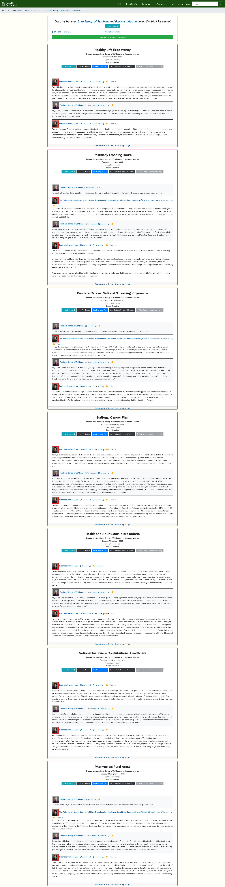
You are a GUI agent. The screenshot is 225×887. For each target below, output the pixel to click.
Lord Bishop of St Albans (20, 10)
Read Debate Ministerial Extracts (122, 66)
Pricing (172, 3)
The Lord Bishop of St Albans (72, 105)
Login (188, 3)
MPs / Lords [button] (160, 3)
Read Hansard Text (100, 66)
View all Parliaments (112, 31)
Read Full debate (84, 66)
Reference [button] (146, 3)
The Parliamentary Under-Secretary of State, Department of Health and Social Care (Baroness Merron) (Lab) (103, 200)
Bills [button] (120, 3)
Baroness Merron (80, 10)
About (180, 3)
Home (4, 10)
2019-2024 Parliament (62, 31)
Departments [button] (131, 3)
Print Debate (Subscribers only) (150, 66)
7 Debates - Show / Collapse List (112, 37)
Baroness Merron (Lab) (68, 81)
